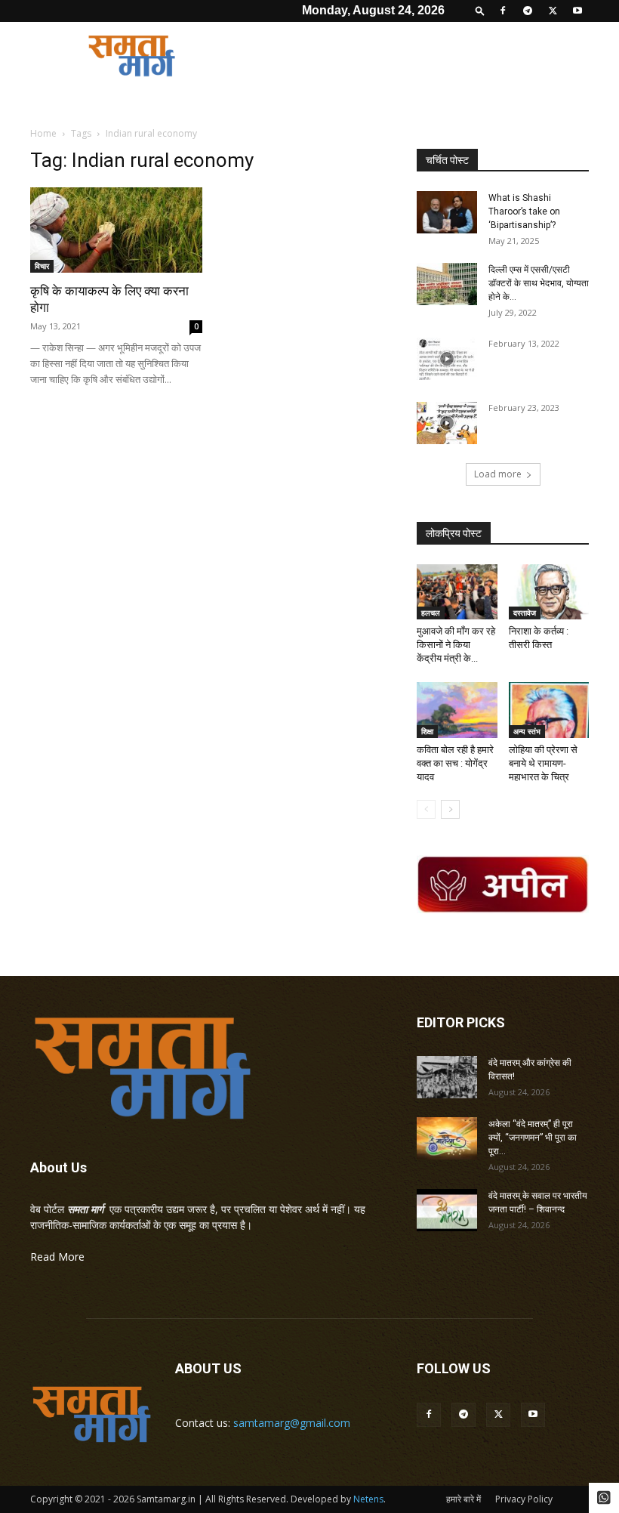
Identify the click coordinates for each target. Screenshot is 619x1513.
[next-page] (450, 809)
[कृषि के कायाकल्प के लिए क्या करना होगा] (116, 230)
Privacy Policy (524, 1499)
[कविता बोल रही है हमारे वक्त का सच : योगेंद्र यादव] (457, 709)
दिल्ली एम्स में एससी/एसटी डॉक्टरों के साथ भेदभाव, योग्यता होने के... (538, 283)
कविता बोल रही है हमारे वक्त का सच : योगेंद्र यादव (455, 763)
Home (43, 133)
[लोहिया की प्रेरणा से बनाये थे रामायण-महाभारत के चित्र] (549, 709)
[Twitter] (552, 10)
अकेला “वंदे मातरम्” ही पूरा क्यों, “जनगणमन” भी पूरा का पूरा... (532, 1137)
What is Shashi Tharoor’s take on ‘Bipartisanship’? (524, 211)
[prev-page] (426, 809)
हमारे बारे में (463, 1499)
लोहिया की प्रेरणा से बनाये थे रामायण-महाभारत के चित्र (543, 763)
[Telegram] (527, 10)
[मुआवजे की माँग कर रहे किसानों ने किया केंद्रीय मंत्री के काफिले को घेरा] (457, 591)
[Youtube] (577, 10)
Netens (368, 1499)
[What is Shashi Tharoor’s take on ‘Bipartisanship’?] (447, 212)
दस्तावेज (524, 612)
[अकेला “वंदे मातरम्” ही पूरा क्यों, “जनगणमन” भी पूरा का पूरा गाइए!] (447, 1138)
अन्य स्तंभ (526, 731)
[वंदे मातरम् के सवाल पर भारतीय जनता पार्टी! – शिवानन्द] (447, 1210)
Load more (498, 474)
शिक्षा (427, 731)
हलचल (430, 612)
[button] (480, 10)
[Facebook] (502, 10)
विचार (42, 266)
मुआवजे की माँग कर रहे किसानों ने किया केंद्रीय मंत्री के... (456, 644)
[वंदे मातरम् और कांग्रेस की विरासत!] (447, 1077)
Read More (57, 1256)
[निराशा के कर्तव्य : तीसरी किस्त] (549, 591)
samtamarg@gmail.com (291, 1423)
